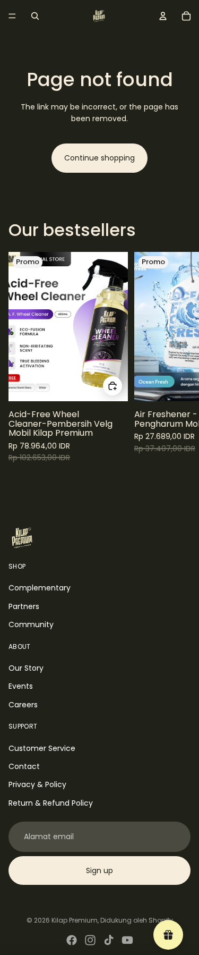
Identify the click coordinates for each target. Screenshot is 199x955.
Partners (23, 606)
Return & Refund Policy (50, 803)
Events (20, 686)
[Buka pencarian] (35, 16)
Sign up (99, 870)
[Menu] (12, 16)
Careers (23, 704)
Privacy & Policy (37, 784)
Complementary (39, 587)
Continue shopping (99, 158)
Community (31, 624)
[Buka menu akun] (163, 16)
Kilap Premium (74, 920)
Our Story (26, 668)
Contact (24, 766)
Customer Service (41, 748)
